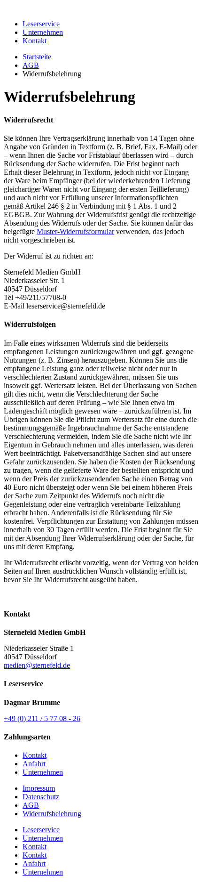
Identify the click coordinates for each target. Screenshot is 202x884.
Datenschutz (41, 797)
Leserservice (41, 24)
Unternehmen (43, 32)
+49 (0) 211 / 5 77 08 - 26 (42, 718)
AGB (31, 65)
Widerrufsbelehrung (52, 814)
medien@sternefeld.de (37, 665)
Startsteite (37, 57)
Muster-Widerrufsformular (75, 231)
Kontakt (35, 41)
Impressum (39, 788)
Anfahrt (34, 764)
